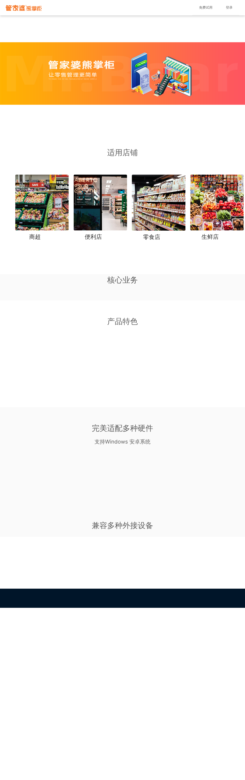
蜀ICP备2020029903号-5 (171, 605)
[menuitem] (205, 7)
